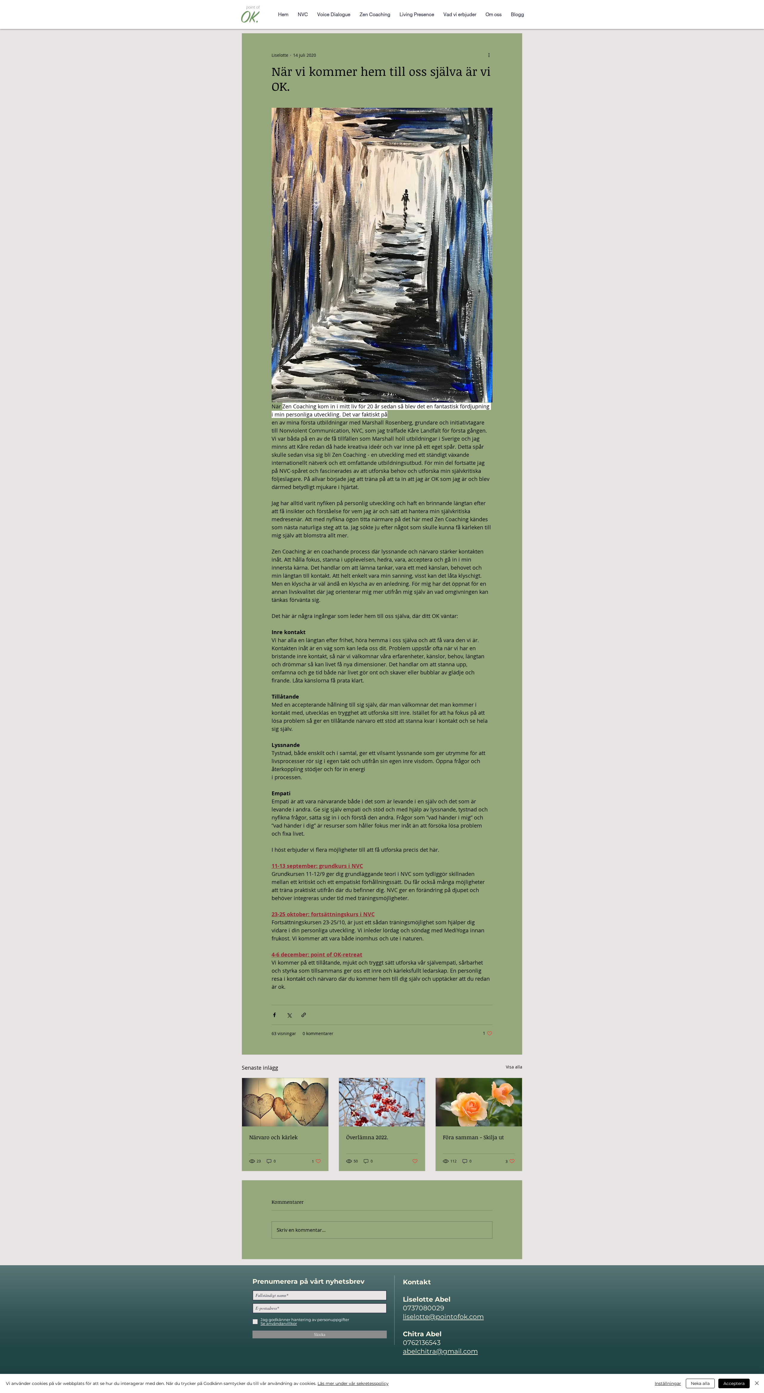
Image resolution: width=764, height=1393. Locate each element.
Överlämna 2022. (367, 1137)
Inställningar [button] (668, 1383)
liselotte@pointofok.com (443, 1317)
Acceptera (734, 1383)
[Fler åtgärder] (488, 55)
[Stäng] (756, 1383)
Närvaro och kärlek (273, 1137)
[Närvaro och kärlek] (285, 1102)
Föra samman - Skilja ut (473, 1137)
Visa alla (514, 1067)
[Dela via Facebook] (274, 1015)
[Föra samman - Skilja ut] (479, 1102)
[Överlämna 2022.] (382, 1102)
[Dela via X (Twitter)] (289, 1015)
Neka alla (700, 1383)
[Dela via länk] (303, 1015)
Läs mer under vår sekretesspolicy (353, 1383)
